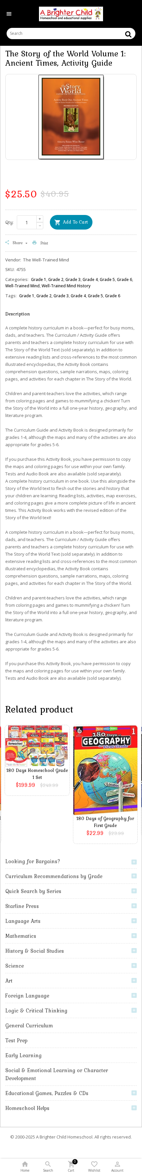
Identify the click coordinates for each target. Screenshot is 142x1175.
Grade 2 (55, 279)
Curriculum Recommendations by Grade (53, 876)
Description (17, 314)
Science (14, 966)
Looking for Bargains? (32, 861)
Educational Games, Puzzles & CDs (47, 1093)
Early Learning (23, 1055)
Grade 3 (73, 279)
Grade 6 (124, 279)
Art (9, 981)
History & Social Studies (34, 951)
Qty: (9, 222)
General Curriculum (29, 1025)
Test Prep (16, 1040)
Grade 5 (107, 279)
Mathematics (20, 936)
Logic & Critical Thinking (36, 1010)
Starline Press (22, 906)
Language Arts (23, 921)
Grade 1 (38, 279)
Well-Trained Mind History (66, 286)
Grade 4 (90, 279)
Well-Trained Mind (22, 286)
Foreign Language (27, 996)
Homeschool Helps (27, 1108)
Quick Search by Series (33, 891)
